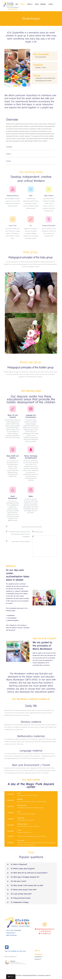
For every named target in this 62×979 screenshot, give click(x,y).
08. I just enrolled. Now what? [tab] (21, 894)
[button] (31, 292)
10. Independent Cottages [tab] (20, 902)
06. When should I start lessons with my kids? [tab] (27, 885)
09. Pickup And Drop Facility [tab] (20, 898)
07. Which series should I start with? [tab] (24, 890)
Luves (47, 975)
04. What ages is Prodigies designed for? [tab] (25, 877)
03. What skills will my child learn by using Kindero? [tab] (29, 873)
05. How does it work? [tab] (18, 881)
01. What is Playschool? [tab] (19, 864)
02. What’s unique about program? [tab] (23, 869)
